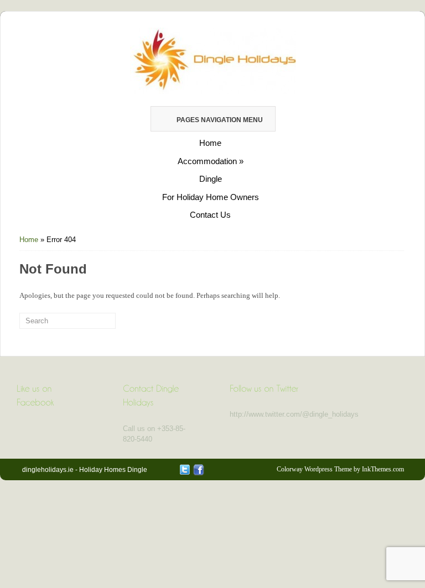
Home (210, 143)
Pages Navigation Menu (220, 120)
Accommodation (210, 161)
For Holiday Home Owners (210, 197)
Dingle (210, 178)
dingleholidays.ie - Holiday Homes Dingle (84, 470)
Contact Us (210, 214)
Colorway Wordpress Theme (314, 469)
